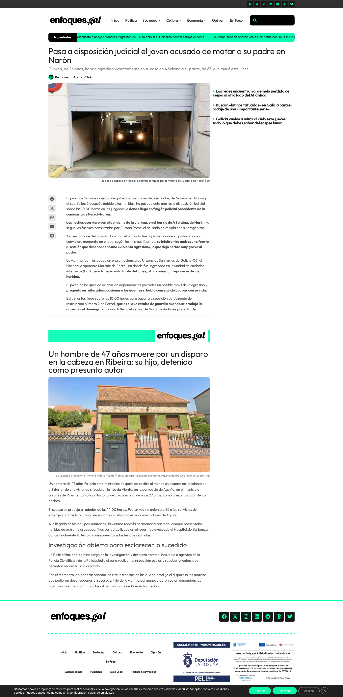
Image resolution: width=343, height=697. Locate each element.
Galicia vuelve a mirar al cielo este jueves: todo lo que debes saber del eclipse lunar (250, 120)
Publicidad (96, 672)
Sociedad (99, 652)
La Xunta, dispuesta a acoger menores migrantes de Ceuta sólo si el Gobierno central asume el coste (119, 37)
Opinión (156, 652)
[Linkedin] (271, 4)
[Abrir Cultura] (180, 20)
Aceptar (260, 690)
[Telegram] (278, 4)
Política (80, 652)
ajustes (109, 692)
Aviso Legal (116, 672)
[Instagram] (264, 4)
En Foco (111, 661)
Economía (136, 652)
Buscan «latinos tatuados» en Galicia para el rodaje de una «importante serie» (252, 106)
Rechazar (284, 690)
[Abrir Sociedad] (159, 20)
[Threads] (285, 4)
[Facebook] (250, 4)
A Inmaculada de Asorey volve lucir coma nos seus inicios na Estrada (247, 37)
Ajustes (309, 690)
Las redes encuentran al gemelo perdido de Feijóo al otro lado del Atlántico (251, 93)
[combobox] (272, 20)
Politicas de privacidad (143, 672)
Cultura (117, 652)
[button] (52, 199)
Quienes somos (73, 672)
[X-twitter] (257, 4)
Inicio (64, 652)
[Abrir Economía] (205, 20)
